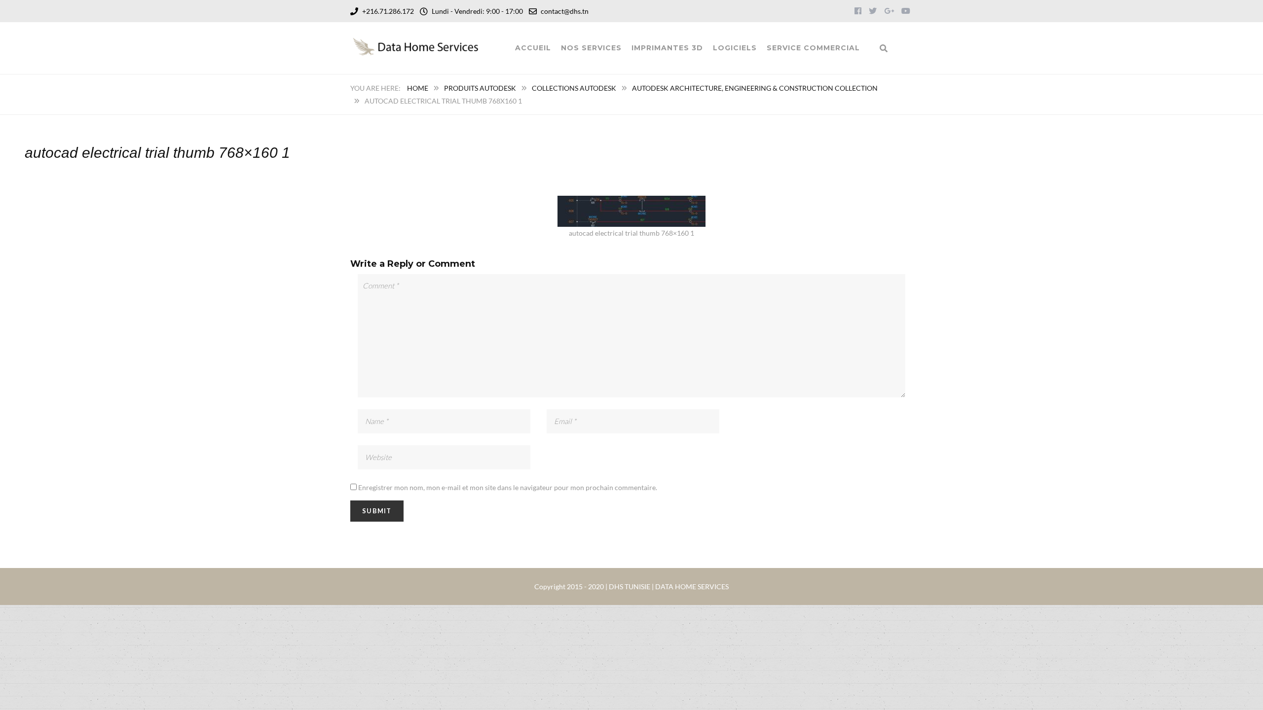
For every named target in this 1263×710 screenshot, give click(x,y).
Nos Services (591, 47)
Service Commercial (813, 47)
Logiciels (735, 47)
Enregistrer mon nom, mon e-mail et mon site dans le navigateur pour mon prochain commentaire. (507, 487)
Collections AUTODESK (574, 88)
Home (417, 88)
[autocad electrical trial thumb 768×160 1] (631, 202)
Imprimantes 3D (667, 47)
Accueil (533, 47)
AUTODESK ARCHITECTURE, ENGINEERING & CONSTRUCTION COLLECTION (755, 88)
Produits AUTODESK (480, 88)
